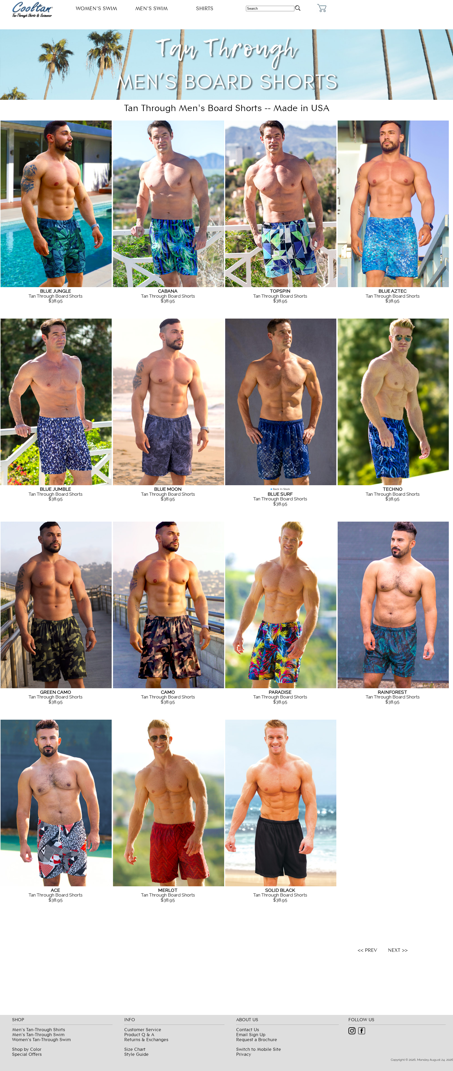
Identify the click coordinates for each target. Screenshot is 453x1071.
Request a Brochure (256, 1039)
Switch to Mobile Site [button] (258, 1049)
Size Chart (134, 1049)
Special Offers (27, 1054)
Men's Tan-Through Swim (38, 1034)
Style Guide (136, 1054)
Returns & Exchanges (146, 1039)
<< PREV (367, 950)
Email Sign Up (250, 1034)
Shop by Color (26, 1049)
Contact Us (247, 1029)
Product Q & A (139, 1034)
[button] (297, 8)
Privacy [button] (243, 1054)
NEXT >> (397, 950)
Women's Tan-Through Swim (41, 1039)
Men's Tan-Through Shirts (38, 1029)
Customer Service (142, 1029)
